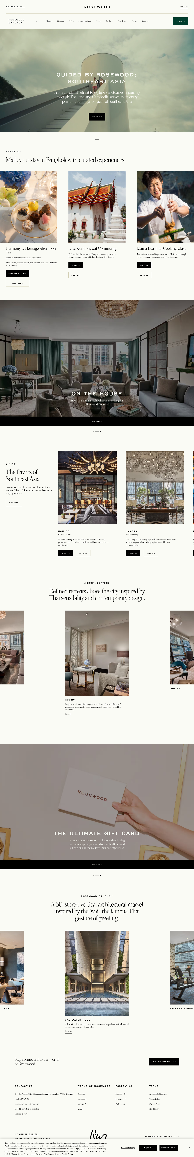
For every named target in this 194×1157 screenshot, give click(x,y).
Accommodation (84, 21)
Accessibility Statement (158, 1094)
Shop (144, 21)
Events (134, 21)
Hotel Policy (154, 1109)
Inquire (77, 265)
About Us (81, 1094)
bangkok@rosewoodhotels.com (27, 1104)
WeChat (120, 1104)
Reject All (148, 1148)
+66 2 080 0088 (22, 1099)
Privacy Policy (154, 1104)
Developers (82, 1099)
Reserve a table (19, 273)
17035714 (33, 1134)
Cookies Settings (128, 1148)
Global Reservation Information (27, 1109)
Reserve (65, 553)
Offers (71, 21)
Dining (99, 21)
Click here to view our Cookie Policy (58, 1154)
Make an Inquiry (21, 1114)
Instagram (121, 1099)
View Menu (19, 283)
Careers (82, 1104)
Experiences (122, 21)
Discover (14, 502)
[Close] (189, 1147)
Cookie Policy (154, 1099)
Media (80, 1109)
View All (68, 714)
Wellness (109, 21)
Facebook (120, 1094)
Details (77, 275)
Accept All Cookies (168, 1148)
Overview (60, 21)
